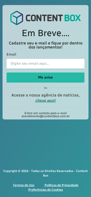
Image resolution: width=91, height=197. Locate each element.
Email (11, 55)
